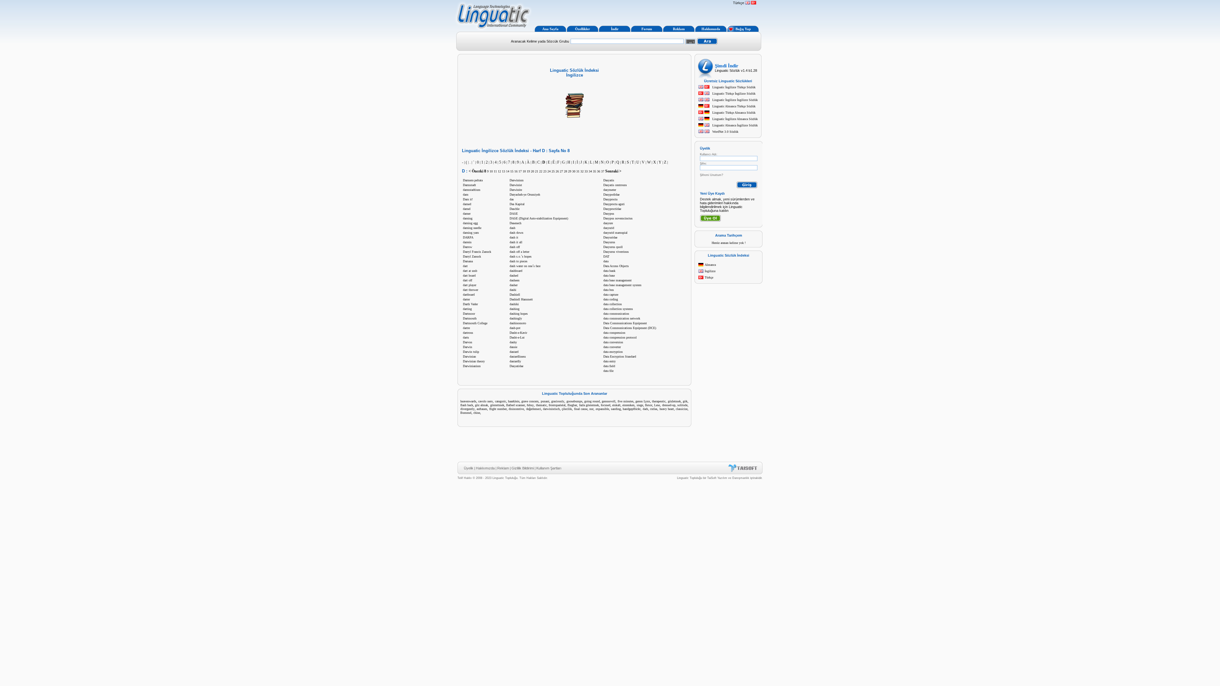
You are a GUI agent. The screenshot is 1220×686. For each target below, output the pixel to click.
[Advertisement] (631, 12)
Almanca (710, 264)
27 (561, 171)
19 (528, 171)
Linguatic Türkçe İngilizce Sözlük (734, 93)
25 (553, 171)
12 (499, 171)
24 (549, 171)
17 (520, 171)
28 (565, 171)
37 (602, 171)
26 (557, 171)
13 (503, 171)
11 (495, 171)
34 (590, 171)
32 (582, 171)
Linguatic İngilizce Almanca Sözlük (735, 119)
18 (524, 171)
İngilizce (710, 271)
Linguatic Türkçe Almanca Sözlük (734, 112)
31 (578, 171)
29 (569, 171)
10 (491, 171)
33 (586, 171)
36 (598, 171)
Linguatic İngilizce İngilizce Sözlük (735, 100)
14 (507, 171)
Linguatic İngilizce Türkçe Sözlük (734, 87)
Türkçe (709, 277)
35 (594, 171)
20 (532, 171)
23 (544, 171)
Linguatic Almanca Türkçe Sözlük (734, 106)
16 (516, 171)
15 (511, 171)
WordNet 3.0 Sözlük (725, 131)
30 (573, 171)
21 (536, 171)
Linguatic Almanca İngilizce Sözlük (735, 125)
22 (540, 171)
